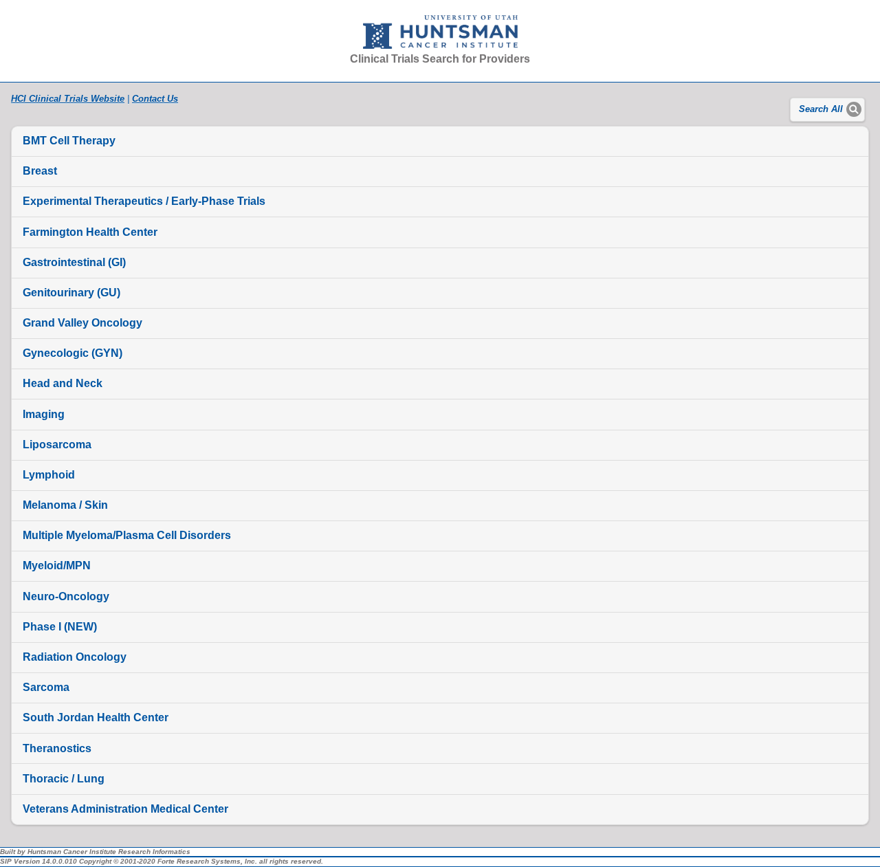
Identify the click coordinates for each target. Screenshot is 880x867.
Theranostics (57, 748)
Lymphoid (49, 475)
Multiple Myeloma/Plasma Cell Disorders (127, 535)
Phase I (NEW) (60, 627)
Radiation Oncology (74, 657)
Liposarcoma (57, 444)
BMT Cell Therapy (69, 140)
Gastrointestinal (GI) (74, 262)
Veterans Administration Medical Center (125, 809)
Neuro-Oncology (66, 596)
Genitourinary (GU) (71, 292)
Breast (40, 171)
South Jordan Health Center (95, 717)
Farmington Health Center (90, 232)
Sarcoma (46, 687)
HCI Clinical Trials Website (67, 99)
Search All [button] (821, 109)
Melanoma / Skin (65, 505)
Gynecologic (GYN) (72, 353)
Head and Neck (62, 383)
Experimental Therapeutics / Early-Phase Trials (144, 201)
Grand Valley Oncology (82, 323)
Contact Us (155, 99)
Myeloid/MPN (57, 565)
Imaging (44, 414)
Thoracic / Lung (63, 778)
